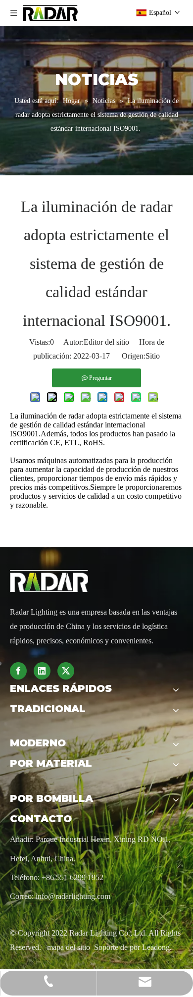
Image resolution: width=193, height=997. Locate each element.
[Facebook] (18, 671)
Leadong (156, 947)
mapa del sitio (69, 947)
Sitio (152, 356)
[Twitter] (65, 671)
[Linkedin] (42, 671)
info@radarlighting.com (73, 896)
